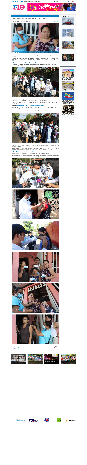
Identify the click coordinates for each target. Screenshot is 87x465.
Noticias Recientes (65, 16)
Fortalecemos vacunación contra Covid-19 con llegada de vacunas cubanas (28, 62)
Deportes (35, 12)
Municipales (24, 12)
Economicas (30, 12)
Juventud (64, 12)
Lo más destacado (65, 67)
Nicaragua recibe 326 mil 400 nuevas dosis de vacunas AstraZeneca (30, 105)
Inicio (13, 12)
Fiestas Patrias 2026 (71, 12)
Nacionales (18, 12)
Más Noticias (14, 352)
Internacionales (42, 12)
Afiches (55, 12)
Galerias (59, 12)
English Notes (49, 12)
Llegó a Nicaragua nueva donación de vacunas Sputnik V (24, 151)
